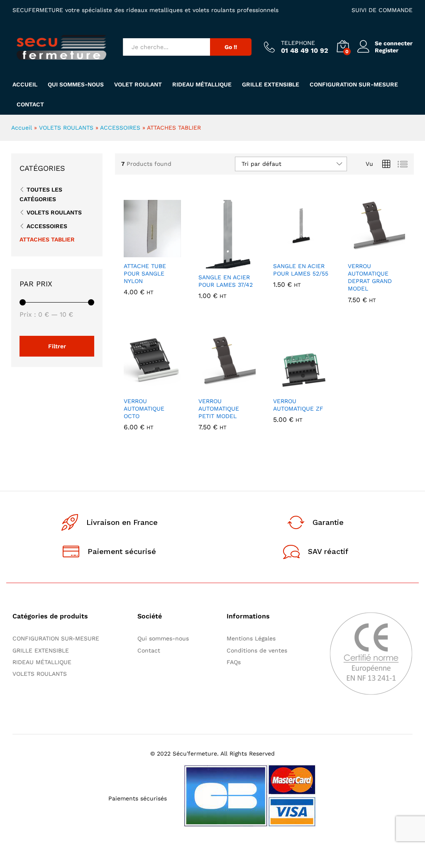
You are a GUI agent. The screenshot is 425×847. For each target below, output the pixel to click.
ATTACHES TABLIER (47, 239)
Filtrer (57, 346)
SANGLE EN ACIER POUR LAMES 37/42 (225, 281)
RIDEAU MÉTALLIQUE (202, 84)
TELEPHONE (298, 42)
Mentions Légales (251, 638)
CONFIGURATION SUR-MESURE (354, 84)
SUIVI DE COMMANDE (382, 10)
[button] (132, 252)
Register (386, 50)
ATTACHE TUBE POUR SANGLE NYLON (145, 273)
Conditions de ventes (259, 650)
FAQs (234, 662)
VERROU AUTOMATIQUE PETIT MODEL (218, 408)
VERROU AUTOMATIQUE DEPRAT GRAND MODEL (370, 277)
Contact (30, 104)
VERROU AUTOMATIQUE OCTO (144, 408)
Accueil (24, 84)
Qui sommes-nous (76, 84)
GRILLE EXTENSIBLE (270, 84)
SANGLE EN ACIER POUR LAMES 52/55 (300, 270)
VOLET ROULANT (138, 84)
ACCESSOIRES (120, 127)
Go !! (231, 47)
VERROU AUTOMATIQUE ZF (298, 405)
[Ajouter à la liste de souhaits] (170, 252)
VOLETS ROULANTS (66, 127)
